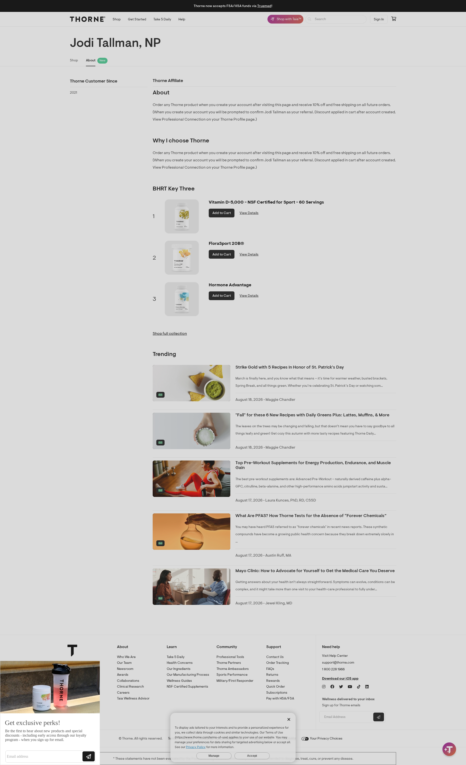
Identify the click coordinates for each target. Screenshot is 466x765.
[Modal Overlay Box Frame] (50, 713)
